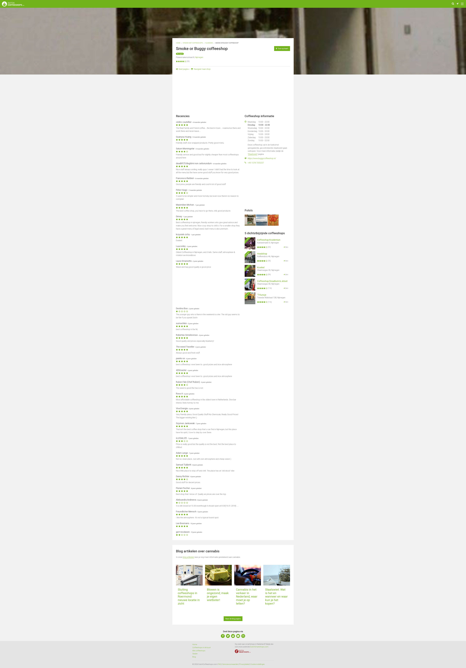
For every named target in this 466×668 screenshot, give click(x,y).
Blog (194, 657)
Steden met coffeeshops (193, 43)
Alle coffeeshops (198, 651)
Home (178, 43)
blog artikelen (188, 557)
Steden (195, 654)
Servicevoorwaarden (230, 664)
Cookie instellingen (257, 664)
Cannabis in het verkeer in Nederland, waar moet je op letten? (246, 596)
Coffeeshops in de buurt (201, 647)
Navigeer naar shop (202, 69)
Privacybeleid (244, 664)
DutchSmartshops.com (259, 647)
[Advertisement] (233, 93)
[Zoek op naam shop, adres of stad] (453, 4)
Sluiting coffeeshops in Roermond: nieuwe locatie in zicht (189, 596)
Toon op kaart (282, 49)
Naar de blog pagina (233, 619)
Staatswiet (252, 154)
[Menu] (462, 4)
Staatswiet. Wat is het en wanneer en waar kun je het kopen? (276, 596)
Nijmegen (209, 43)
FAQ (219, 664)
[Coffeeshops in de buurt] (457, 4)
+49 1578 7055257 (256, 163)
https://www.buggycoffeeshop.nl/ (262, 158)
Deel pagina (183, 69)
